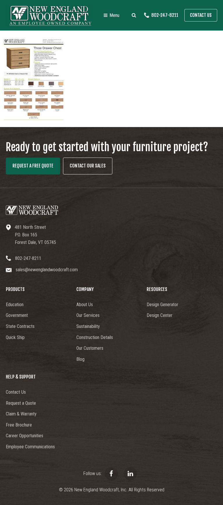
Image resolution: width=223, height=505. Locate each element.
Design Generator (162, 304)
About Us (84, 304)
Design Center (159, 315)
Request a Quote (21, 403)
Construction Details (94, 337)
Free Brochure (19, 425)
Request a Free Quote (32, 166)
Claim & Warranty (21, 414)
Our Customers (89, 348)
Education (15, 304)
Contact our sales (88, 166)
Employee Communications (30, 446)
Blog (80, 359)
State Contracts (20, 326)
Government (17, 315)
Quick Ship (15, 337)
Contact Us (201, 15)
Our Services (88, 315)
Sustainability (88, 326)
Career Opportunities (24, 435)
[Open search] (134, 15)
